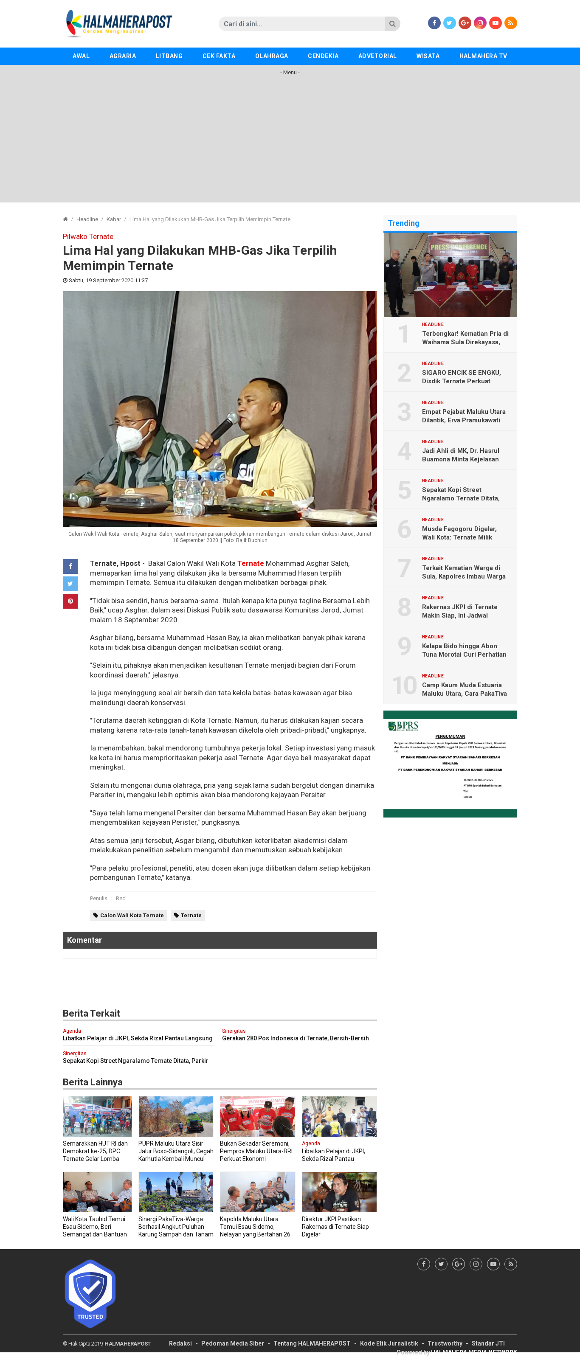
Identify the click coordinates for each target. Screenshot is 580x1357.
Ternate (250, 563)
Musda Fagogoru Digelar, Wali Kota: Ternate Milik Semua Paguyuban (459, 537)
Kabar (114, 219)
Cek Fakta (219, 56)
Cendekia (323, 56)
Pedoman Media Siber (232, 1343)
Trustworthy (445, 1343)
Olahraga (271, 56)
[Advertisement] (290, 143)
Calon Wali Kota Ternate (132, 915)
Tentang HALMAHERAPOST (312, 1343)
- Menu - (290, 72)
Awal (81, 56)
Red (121, 898)
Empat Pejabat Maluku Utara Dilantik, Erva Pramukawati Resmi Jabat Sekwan (464, 420)
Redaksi (180, 1343)
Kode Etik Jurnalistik (389, 1343)
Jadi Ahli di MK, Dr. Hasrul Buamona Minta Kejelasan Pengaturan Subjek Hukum (462, 459)
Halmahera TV (483, 56)
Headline (87, 219)
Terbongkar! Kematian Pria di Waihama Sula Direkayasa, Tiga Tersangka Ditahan (465, 342)
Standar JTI (488, 1343)
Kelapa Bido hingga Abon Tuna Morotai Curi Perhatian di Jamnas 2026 (464, 654)
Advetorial (377, 56)
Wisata (428, 56)
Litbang (169, 56)
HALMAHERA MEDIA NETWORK (474, 1352)
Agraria (123, 56)
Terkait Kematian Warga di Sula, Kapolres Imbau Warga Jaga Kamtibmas (464, 576)
